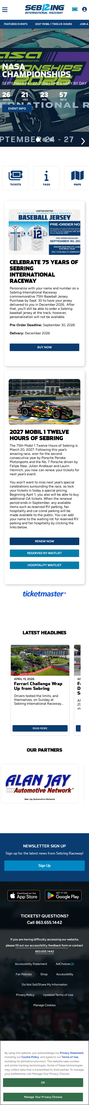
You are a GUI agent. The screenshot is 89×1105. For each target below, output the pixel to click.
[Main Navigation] (4, 10)
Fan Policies (24, 974)
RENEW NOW (44, 541)
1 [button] (38, 140)
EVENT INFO (17, 108)
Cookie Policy (30, 1057)
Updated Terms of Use (58, 995)
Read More (40, 728)
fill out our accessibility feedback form (41, 945)
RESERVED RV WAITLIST (44, 553)
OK (43, 1082)
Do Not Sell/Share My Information (44, 984)
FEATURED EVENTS (15, 24)
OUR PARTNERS (44, 750)
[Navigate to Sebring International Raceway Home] (44, 10)
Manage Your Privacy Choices (43, 1097)
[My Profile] (84, 9)
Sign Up (44, 866)
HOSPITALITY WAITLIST (44, 565)
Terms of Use (70, 1057)
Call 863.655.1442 (44, 922)
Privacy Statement (71, 1053)
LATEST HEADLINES (44, 632)
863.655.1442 (44, 951)
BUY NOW (44, 347)
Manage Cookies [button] (44, 1005)
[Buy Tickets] (74, 9)
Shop (44, 974)
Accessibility (64, 974)
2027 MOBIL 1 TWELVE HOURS (53, 24)
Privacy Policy (25, 995)
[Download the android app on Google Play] (63, 904)
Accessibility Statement (31, 964)
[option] (44, 88)
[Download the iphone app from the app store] (24, 900)
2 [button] (44, 140)
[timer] (34, 98)
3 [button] (51, 140)
